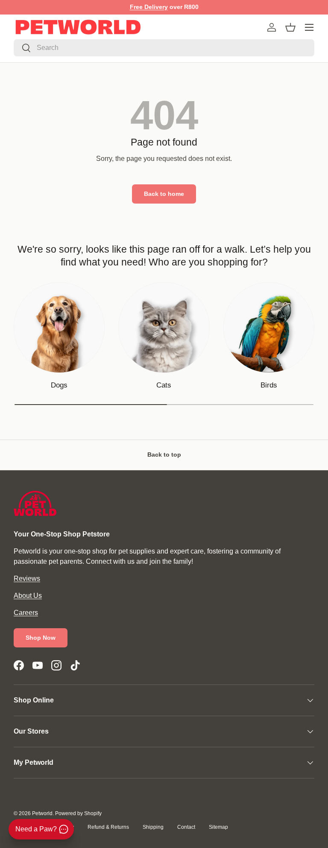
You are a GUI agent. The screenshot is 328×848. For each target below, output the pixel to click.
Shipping (153, 827)
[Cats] (164, 328)
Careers (26, 612)
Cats (163, 385)
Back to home (164, 193)
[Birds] (269, 328)
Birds (269, 385)
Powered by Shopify (78, 813)
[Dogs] (59, 328)
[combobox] (164, 47)
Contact (186, 827)
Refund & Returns (108, 827)
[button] (290, 27)
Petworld (42, 813)
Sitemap (218, 827)
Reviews (27, 578)
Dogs (59, 385)
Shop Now (41, 637)
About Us (28, 595)
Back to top (164, 454)
